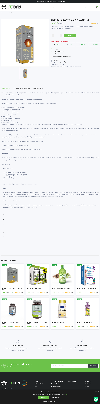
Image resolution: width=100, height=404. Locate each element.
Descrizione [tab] (6, 88)
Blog (36, 386)
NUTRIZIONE (63, 7)
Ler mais (66, 394)
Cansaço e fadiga (61, 62)
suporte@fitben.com (6, 388)
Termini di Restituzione (56, 383)
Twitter (87, 386)
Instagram (88, 383)
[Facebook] (60, 64)
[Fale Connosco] (96, 399)
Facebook (88, 381)
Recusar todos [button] (56, 397)
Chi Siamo (37, 381)
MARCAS (85, 7)
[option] (25, 73)
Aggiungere (70, 35)
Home (2, 13)
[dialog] (50, 397)
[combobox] (96, 391)
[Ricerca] (90, 7)
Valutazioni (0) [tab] (38, 88)
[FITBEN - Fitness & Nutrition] (11, 7)
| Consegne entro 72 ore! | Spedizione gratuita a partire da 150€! (50, 1)
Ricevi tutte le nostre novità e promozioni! (18, 367)
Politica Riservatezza (56, 386)
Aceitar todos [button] (43, 397)
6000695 (56, 60)
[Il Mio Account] (93, 7)
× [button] (98, 391)
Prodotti (8, 13)
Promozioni (55, 7)
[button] (50, 401)
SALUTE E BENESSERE (74, 7)
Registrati (93, 366)
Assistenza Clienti (39, 383)
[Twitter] (63, 64)
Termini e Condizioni (72, 381)
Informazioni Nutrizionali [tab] (21, 88)
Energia (13, 13)
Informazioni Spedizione (57, 381)
